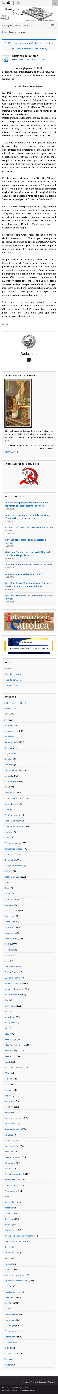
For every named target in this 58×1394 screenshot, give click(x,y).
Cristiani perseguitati (14, 826)
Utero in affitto (11, 1353)
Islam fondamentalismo (15, 1045)
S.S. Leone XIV (11, 1252)
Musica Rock (10, 1123)
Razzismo (8, 1207)
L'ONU (27, 59)
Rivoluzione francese (14, 1241)
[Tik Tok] (9, 2)
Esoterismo (9, 916)
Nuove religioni (11, 1140)
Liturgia (7, 1090)
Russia (7, 1247)
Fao (7, 324)
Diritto (7, 871)
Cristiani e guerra (12, 815)
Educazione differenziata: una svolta (27, 48)
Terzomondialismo (38, 59)
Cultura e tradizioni (13, 843)
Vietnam (8, 1359)
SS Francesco (10, 1297)
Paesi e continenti (12, 1157)
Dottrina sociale (11, 882)
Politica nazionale (12, 1179)
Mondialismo (10, 1112)
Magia (7, 1095)
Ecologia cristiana (12, 899)
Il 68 (6, 1000)
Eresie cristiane (11, 910)
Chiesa (7, 776)
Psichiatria (9, 1196)
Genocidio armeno (12, 966)
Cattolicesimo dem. (13, 770)
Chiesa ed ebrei (11, 781)
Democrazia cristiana (13, 848)
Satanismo (9, 1263)
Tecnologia (9, 1325)
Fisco (6, 961)
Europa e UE (10, 927)
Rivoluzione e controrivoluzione (18, 1235)
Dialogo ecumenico (13, 865)
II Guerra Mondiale (13, 994)
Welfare (8, 1364)
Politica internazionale (14, 1174)
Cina (6, 787)
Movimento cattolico (14, 1118)
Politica (7, 1168)
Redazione (18, 59)
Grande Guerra (11, 972)
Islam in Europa (11, 1050)
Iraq (6, 1028)
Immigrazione (10, 1006)
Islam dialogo (10, 1039)
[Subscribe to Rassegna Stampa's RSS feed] (3, 2)
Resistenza (9, 1219)
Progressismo (10, 1191)
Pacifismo (8, 1151)
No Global (9, 1135)
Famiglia (8, 944)
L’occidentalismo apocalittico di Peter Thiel (28, 564)
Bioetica (8, 748)
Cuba (6, 837)
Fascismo (8, 949)
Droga (7, 888)
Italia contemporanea (14, 1067)
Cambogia (9, 764)
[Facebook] (13, 2)
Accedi (7, 668)
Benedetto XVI (11, 742)
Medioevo (9, 1106)
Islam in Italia (10, 1056)
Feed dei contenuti (13, 674)
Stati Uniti (9, 1303)
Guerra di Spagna (12, 977)
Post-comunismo (12, 1185)
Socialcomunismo (12, 1292)
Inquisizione (10, 1017)
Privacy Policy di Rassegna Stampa (39, 1382)
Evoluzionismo (11, 938)
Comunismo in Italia (13, 798)
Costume (8, 809)
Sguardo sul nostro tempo (16, 1280)
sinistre (7, 1286)
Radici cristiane (11, 1202)
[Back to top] (51, 1387)
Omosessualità (11, 1146)
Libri (6, 1084)
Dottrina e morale (12, 877)
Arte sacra (9, 736)
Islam (6, 1034)
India (6, 1011)
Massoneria (9, 1101)
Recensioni (9, 1213)
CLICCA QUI (11, 452)
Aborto (7, 708)
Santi (6, 1258)
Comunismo (9, 792)
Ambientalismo (11, 731)
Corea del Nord (11, 804)
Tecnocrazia (10, 1320)
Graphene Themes (27, 1390)
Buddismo (9, 759)
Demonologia (10, 860)
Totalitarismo (10, 1336)
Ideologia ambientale (14, 983)
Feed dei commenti (13, 679)
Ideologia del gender (13, 989)
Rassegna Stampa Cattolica (16, 25)
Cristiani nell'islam (12, 820)
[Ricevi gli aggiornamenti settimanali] (18, 2)
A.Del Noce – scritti (13, 703)
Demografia (9, 854)
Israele (7, 1062)
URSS (7, 1348)
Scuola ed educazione (14, 1275)
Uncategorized (11, 1342)
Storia (7, 1308)
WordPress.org (11, 685)
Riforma (8, 1224)
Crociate (8, 832)
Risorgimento (10, 1230)
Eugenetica (9, 921)
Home (4, 32)
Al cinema (8, 725)
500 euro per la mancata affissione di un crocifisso (31, 43)
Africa (7, 714)
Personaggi (9, 1163)
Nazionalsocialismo (13, 1129)
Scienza (7, 1269)
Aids (6, 719)
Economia (8, 905)
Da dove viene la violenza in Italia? (23, 573)
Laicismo (8, 1078)
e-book (7, 893)
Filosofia (8, 955)
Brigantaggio (10, 753)
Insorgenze (9, 1022)
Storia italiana (10, 1314)
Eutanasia (9, 933)
